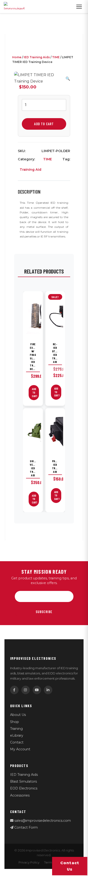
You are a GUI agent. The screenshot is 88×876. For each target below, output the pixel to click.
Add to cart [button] (35, 392)
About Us (18, 715)
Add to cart (44, 124)
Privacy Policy (29, 862)
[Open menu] (79, 6)
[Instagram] (25, 690)
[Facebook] (14, 690)
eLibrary (16, 735)
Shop (14, 722)
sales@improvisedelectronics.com (42, 820)
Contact (16, 742)
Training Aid (30, 169)
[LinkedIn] (48, 690)
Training (16, 729)
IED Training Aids (37, 57)
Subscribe (44, 612)
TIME (56, 57)
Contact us (69, 866)
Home (16, 57)
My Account (20, 749)
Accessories (20, 795)
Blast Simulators (23, 781)
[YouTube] (37, 690)
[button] (67, 78)
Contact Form (25, 827)
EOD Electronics (23, 788)
